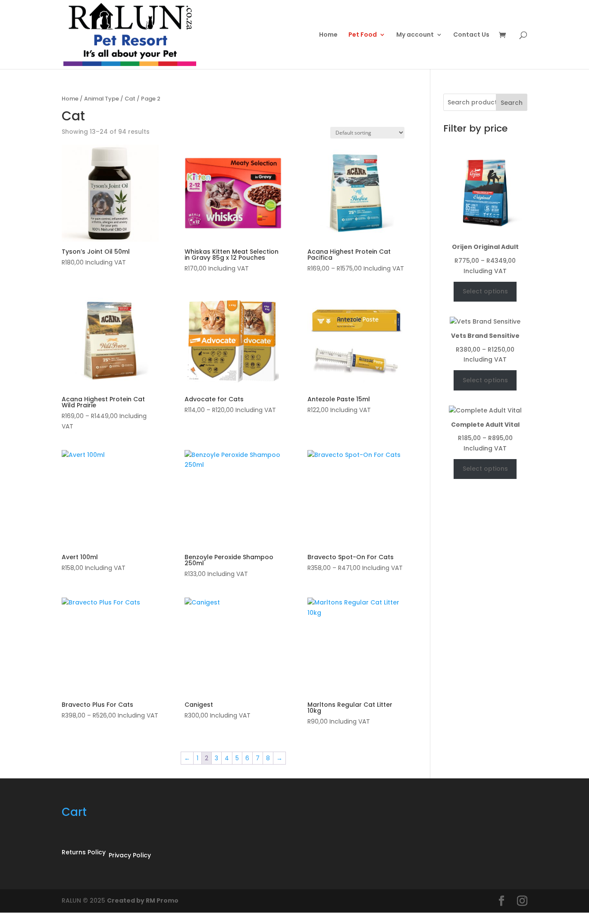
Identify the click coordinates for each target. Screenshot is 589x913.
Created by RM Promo (143, 900)
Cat (130, 98)
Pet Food (362, 35)
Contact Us (471, 35)
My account (415, 35)
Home (328, 35)
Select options (485, 291)
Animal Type (101, 98)
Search (512, 102)
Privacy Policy (130, 855)
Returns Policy (84, 852)
